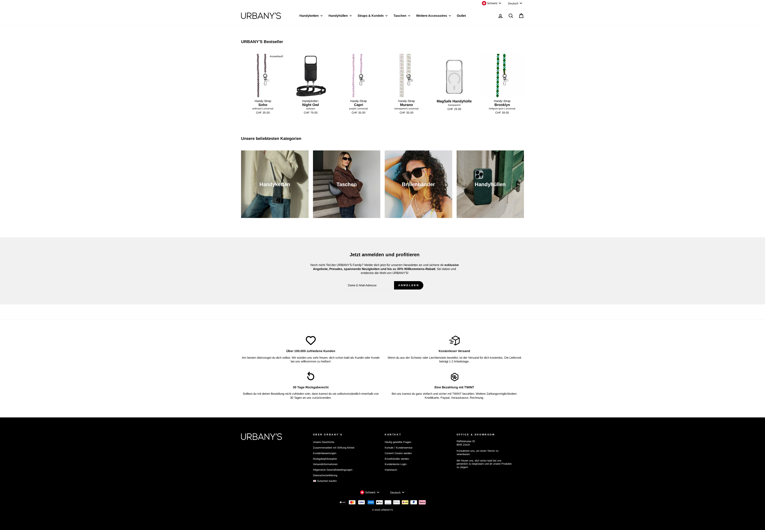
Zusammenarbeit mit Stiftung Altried (333, 447)
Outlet (461, 15)
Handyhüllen (339, 15)
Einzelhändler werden (397, 458)
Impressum (391, 469)
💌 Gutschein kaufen (325, 480)
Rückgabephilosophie (325, 458)
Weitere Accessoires (432, 15)
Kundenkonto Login (396, 464)
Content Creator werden (398, 453)
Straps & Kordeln (371, 15)
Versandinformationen (325, 464)
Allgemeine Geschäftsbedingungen (332, 469)
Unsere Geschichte (323, 442)
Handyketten (309, 15)
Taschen (400, 15)
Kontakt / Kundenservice (398, 447)
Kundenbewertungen (324, 453)
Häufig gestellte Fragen (398, 442)
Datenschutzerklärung (325, 475)
